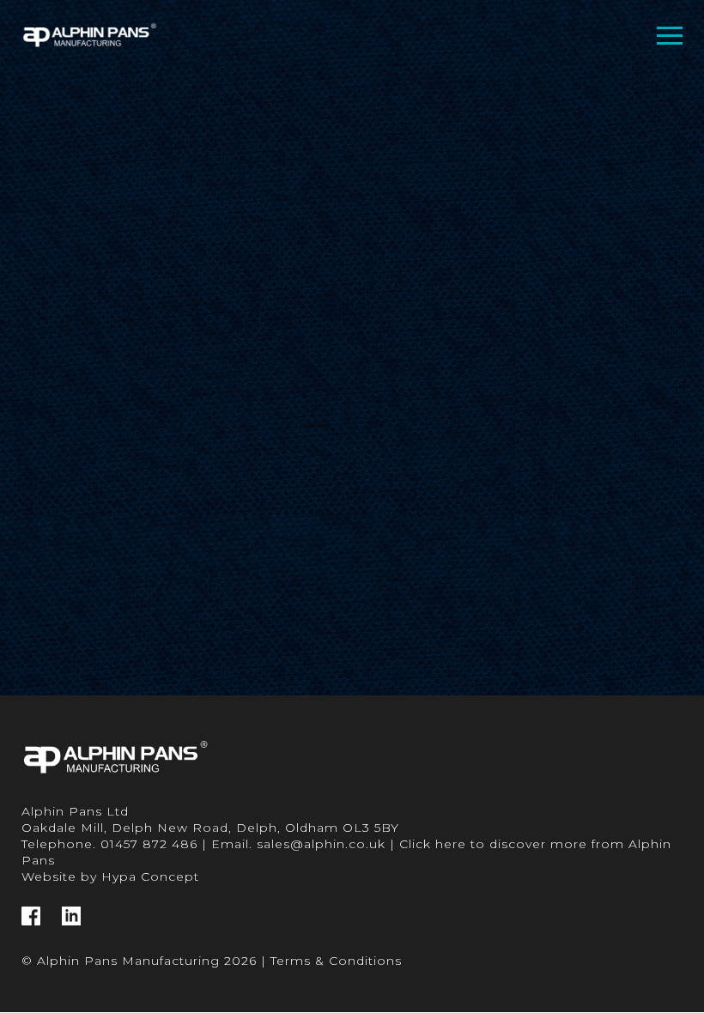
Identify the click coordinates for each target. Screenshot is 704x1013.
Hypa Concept (150, 876)
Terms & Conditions (336, 960)
